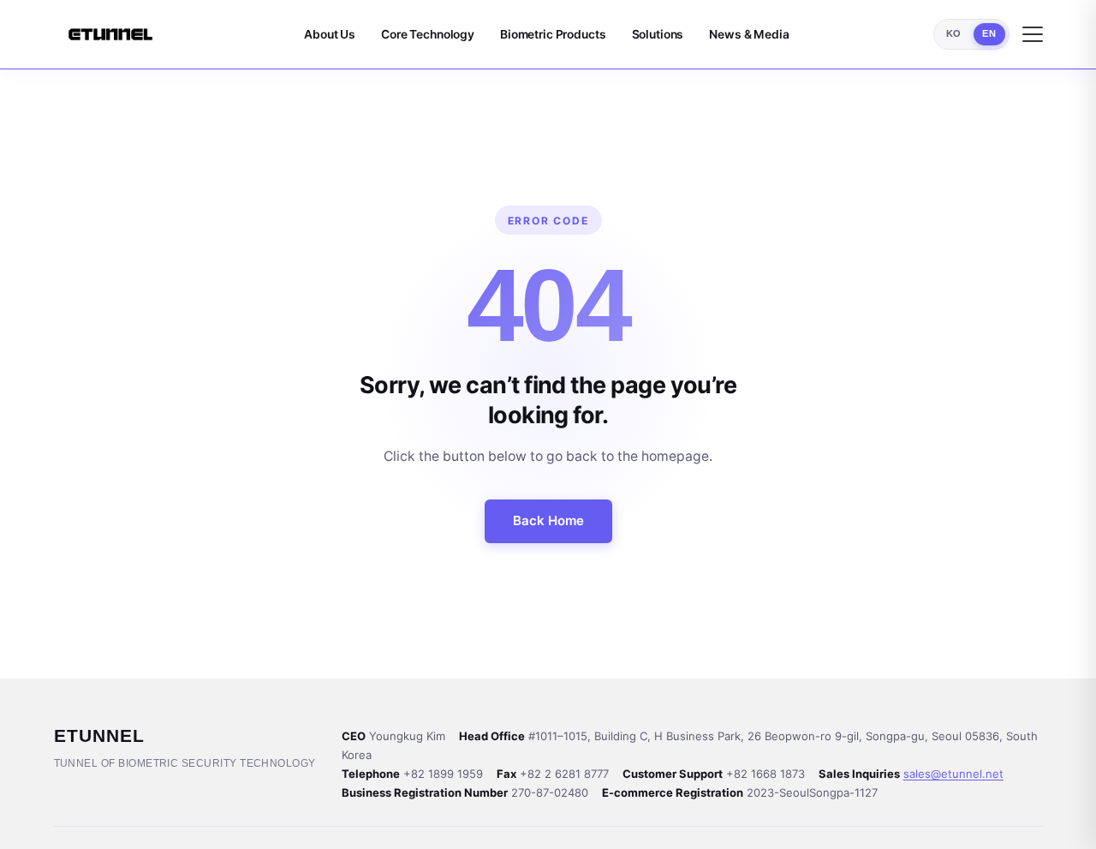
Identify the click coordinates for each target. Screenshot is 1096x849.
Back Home (548, 520)
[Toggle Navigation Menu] (1032, 34)
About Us (329, 34)
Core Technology (427, 34)
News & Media (749, 34)
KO (954, 33)
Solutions (658, 34)
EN (989, 33)
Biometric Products (553, 34)
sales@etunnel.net (953, 773)
